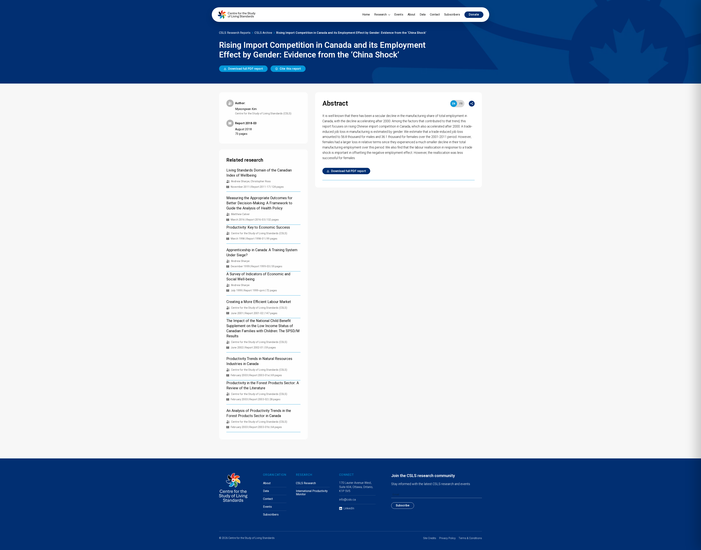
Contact (435, 14)
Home (366, 14)
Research (380, 14)
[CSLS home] (237, 14)
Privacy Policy (447, 538)
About (411, 14)
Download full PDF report (245, 68)
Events (398, 14)
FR (461, 103)
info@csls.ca (347, 499)
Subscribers (452, 14)
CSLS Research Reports (234, 32)
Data (423, 14)
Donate (474, 14)
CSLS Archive (263, 32)
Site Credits (429, 538)
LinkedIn (349, 508)
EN (453, 103)
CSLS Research (306, 483)
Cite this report (290, 68)
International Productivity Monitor (312, 492)
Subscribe (402, 505)
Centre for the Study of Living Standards (251, 538)
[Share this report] (472, 104)
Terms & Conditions (470, 538)
